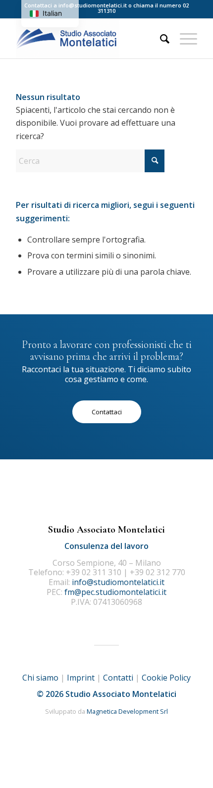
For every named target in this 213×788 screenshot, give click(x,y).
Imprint (81, 677)
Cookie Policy (166, 677)
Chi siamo (40, 677)
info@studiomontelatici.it (92, 5)
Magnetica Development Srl (127, 711)
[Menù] (183, 38)
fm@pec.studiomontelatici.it (115, 592)
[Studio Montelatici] (88, 38)
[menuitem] (160, 38)
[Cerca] (160, 38)
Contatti (118, 677)
